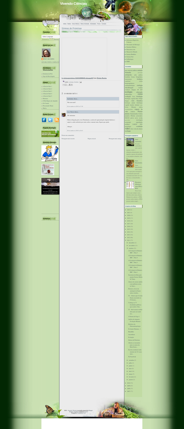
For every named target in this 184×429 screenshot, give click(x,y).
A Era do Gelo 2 (47, 89)
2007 (128, 391)
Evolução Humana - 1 (134, 329)
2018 (128, 221)
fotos (137, 98)
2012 (128, 237)
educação (139, 92)
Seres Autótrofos (138, 140)
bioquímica (139, 77)
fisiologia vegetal (130, 98)
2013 (128, 235)
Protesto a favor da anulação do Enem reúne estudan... (134, 291)
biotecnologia (128, 79)
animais (140, 70)
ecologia (128, 91)
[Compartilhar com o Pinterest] (72, 85)
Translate (56, 39)
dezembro (131, 243)
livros (126, 107)
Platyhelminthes (134, 114)
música (141, 107)
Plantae (140, 111)
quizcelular (127, 120)
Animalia (128, 72)
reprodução (139, 122)
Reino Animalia (85, 23)
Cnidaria (140, 87)
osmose (133, 111)
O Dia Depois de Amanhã (50, 101)
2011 (128, 240)
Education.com (130, 49)
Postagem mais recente (68, 139)
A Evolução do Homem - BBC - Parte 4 (135, 257)
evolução (128, 96)
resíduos (127, 124)
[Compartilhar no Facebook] (70, 85)
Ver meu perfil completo (50, 62)
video (127, 128)
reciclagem (139, 120)
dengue (134, 90)
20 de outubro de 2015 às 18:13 (75, 130)
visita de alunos (138, 129)
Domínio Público (131, 47)
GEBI (132, 101)
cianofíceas (127, 81)
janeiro (131, 380)
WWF (128, 61)
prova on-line (139, 118)
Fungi (141, 98)
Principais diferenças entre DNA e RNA (138, 185)
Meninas (45, 98)
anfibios (135, 70)
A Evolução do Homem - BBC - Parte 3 (135, 261)
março (130, 374)
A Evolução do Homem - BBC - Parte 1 (135, 271)
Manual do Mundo (131, 52)
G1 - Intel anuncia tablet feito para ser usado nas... (135, 312)
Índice (69, 23)
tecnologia (128, 126)
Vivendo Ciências (73, 4)
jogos (141, 105)
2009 (128, 386)
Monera (133, 107)
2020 (128, 215)
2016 (128, 226)
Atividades (93, 23)
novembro (132, 245)
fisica (133, 96)
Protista (133, 116)
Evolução (131, 337)
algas (126, 70)
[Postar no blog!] (66, 85)
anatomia (130, 70)
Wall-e (45, 108)
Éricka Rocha (102, 78)
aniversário (140, 72)
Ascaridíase (131, 334)
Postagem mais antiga (115, 139)
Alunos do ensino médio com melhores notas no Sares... (135, 284)
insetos (132, 105)
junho (130, 366)
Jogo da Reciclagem (49, 76)
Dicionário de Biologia (133, 45)
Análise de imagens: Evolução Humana (134, 320)
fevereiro (131, 377)
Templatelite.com (81, 413)
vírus (131, 129)
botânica (140, 79)
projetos (127, 116)
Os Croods (46, 103)
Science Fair (129, 57)
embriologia (128, 94)
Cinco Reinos (76, 23)
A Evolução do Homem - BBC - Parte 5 (135, 252)
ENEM (140, 94)
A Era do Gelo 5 (47, 96)
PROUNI (127, 118)
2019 (128, 218)
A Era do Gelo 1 (47, 86)
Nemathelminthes (129, 109)
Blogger (91, 410)
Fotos (99, 23)
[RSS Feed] (95, 17)
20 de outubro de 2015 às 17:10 (75, 106)
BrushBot (131, 332)
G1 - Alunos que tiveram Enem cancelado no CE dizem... (135, 298)
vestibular (139, 126)
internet (137, 105)
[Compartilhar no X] (68, 85)
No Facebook (132, 357)
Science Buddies (131, 54)
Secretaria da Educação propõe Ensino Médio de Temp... (135, 277)
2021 (128, 212)
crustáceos (127, 89)
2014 (128, 232)
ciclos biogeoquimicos (134, 82)
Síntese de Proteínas (72, 28)
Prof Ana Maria (49, 59)
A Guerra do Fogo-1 (134, 316)
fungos (127, 101)
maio (130, 368)
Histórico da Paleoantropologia (134, 325)
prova (132, 118)
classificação (129, 87)
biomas (133, 77)
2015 (128, 229)
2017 (128, 224)
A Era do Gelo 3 (47, 91)
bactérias (127, 77)
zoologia (128, 131)
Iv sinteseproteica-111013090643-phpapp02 (77, 78)
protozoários (139, 116)
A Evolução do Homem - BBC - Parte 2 (135, 266)
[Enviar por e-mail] (64, 85)
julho (130, 363)
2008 (128, 388)
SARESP (134, 124)
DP (138, 89)
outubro (131, 248)
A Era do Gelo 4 (47, 94)
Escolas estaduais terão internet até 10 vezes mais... (135, 352)
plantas (127, 114)
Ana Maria (70, 112)
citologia (71, 82)
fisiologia (139, 96)
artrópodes (128, 75)
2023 (128, 210)
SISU (141, 124)
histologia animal (130, 103)
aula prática (138, 75)
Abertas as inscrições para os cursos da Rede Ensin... (134, 345)
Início (64, 23)
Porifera (141, 114)
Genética (76, 82)
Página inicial (92, 139)
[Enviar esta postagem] (80, 82)
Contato (104, 23)
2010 (128, 383)
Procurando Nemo (48, 106)
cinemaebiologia (130, 85)
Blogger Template (73, 411)
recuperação (128, 122)
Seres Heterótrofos (138, 162)
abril (130, 371)
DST (141, 89)
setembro (131, 360)
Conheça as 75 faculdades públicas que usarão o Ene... (134, 305)
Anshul (86, 411)
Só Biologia (129, 59)
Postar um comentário (68, 135)
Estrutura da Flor (47, 74)
